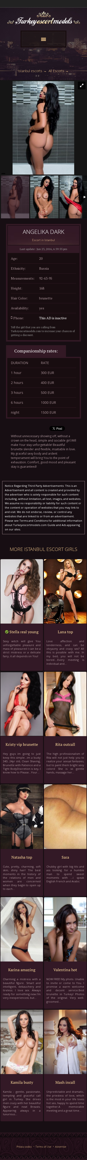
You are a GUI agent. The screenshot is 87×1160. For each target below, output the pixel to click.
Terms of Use (43, 1146)
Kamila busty (22, 1082)
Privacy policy (24, 1146)
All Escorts (56, 71)
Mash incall (65, 1082)
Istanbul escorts (30, 71)
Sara (65, 857)
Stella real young (23, 631)
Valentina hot (65, 969)
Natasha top (21, 857)
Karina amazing (21, 969)
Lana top (65, 631)
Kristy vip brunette (22, 744)
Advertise (60, 1146)
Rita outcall (65, 744)
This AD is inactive (53, 318)
